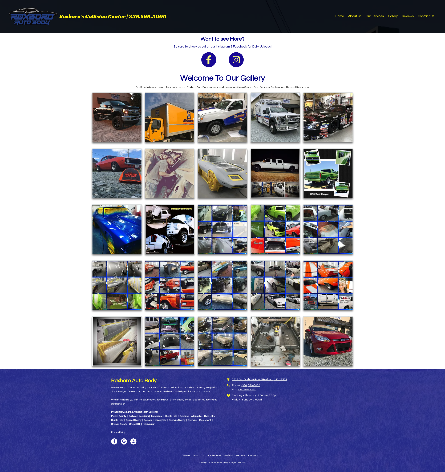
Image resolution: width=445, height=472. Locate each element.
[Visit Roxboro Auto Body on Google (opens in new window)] (124, 441)
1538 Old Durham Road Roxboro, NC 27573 (259, 379)
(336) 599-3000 (250, 385)
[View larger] (116, 117)
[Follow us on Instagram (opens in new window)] (236, 59)
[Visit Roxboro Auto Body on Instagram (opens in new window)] (133, 441)
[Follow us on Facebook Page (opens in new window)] (208, 59)
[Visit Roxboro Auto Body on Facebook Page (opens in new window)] (114, 441)
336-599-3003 (247, 389)
